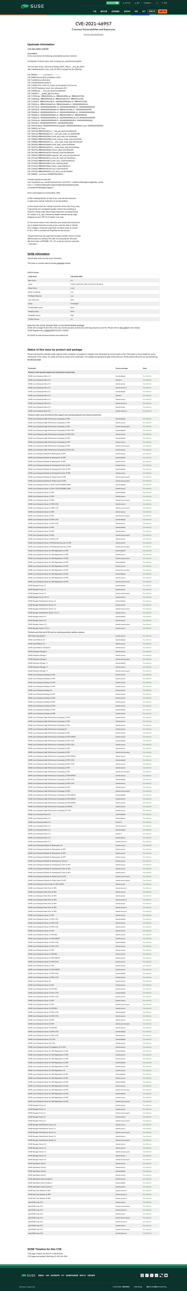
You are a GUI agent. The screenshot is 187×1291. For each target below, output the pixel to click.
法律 (47, 1275)
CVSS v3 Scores (33, 272)
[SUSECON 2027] (112, 2)
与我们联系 (91, 1275)
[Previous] (88, 35)
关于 (62, 1275)
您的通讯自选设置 (72, 1275)
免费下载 (162, 11)
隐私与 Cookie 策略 (152, 1287)
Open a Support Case (29, 1287)
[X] (151, 1275)
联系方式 (152, 11)
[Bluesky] (166, 1275)
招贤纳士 (41, 1275)
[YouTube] (142, 1275)
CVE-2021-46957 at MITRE (38, 49)
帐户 (138, 3)
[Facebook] (147, 1275)
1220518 (47, 330)
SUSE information (38, 253)
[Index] (95, 35)
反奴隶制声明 (55, 1275)
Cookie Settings (138, 1287)
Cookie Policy (163, 1287)
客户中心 (128, 3)
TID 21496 (123, 328)
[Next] (100, 35)
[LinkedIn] (156, 1275)
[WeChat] (161, 1275)
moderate (60, 263)
